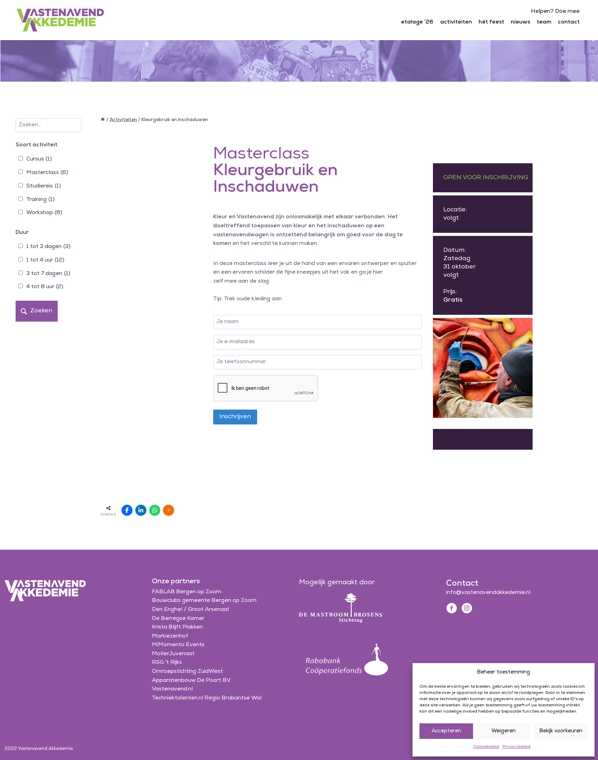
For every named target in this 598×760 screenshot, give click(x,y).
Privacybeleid (516, 747)
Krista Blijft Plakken (177, 627)
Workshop (44, 213)
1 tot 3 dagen (48, 246)
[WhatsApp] (154, 510)
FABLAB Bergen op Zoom (186, 592)
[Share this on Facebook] (127, 510)
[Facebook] (451, 608)
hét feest (491, 22)
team (544, 22)
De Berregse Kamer (178, 618)
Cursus (39, 159)
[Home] (102, 120)
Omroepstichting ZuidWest (187, 671)
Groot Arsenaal (208, 609)
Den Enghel (167, 609)
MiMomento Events (178, 645)
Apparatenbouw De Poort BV (191, 680)
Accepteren (446, 731)
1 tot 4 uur (45, 260)
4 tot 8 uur (44, 287)
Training (40, 199)
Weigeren (503, 731)
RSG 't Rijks (167, 662)
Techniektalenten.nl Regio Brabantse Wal (207, 698)
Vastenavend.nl (172, 689)
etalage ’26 (417, 22)
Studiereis (43, 186)
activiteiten (456, 22)
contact (569, 22)
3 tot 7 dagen (48, 273)
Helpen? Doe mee (555, 11)
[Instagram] (466, 608)
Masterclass (47, 172)
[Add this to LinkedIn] (140, 510)
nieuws (520, 22)
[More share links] (168, 510)
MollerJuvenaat (173, 654)
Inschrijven (235, 417)
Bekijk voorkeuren (560, 731)
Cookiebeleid (486, 747)
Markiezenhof (170, 636)
